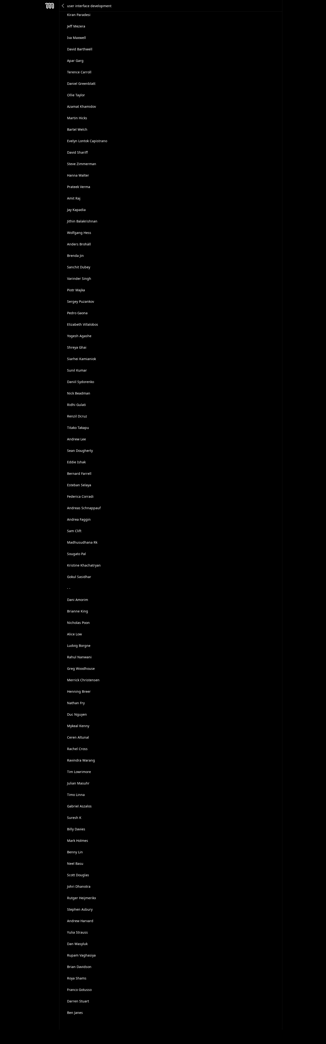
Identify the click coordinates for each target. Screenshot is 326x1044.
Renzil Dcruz (77, 416)
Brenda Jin (75, 255)
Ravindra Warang (81, 760)
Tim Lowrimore (79, 771)
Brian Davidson (79, 966)
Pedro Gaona (77, 313)
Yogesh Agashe (79, 336)
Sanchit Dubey (78, 267)
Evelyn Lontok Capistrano (87, 141)
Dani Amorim (77, 599)
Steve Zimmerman (81, 164)
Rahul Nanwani (79, 657)
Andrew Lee (76, 439)
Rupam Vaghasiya (81, 955)
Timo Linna (76, 794)
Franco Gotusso (79, 989)
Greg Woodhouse (81, 668)
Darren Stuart (78, 1001)
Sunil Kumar (77, 370)
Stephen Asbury (80, 909)
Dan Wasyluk (77, 943)
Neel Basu (75, 863)
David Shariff (77, 152)
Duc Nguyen (77, 714)
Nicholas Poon (78, 622)
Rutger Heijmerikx (81, 898)
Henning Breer (79, 691)
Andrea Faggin (79, 519)
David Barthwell (79, 49)
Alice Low (74, 634)
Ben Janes (75, 1012)
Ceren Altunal (78, 737)
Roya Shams (76, 978)
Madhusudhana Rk (82, 542)
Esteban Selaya (79, 485)
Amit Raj (73, 198)
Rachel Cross (77, 748)
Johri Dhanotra (78, 886)
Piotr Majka (76, 290)
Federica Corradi (80, 496)
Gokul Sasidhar (79, 576)
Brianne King (77, 611)
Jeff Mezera (76, 26)
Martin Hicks (77, 118)
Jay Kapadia (76, 209)
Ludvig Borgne (78, 645)
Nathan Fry (76, 703)
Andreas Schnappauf (84, 508)
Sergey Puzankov (80, 301)
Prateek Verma (78, 186)
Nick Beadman (78, 393)
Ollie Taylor (76, 95)
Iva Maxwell (76, 37)
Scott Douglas (78, 875)
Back (63, 5)
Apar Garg (75, 60)
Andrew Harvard (80, 921)
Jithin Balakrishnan (82, 221)
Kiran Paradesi (78, 14)
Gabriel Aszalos (79, 806)
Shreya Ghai (76, 347)
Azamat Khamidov (81, 106)
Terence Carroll (79, 72)
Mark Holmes (77, 840)
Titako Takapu (78, 427)
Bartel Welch (77, 129)
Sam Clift (74, 531)
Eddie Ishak (76, 462)
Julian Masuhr (78, 783)
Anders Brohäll (79, 244)
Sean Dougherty (80, 450)
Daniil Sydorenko (80, 381)
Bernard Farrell (79, 473)
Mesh (49, 6)
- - (68, 588)
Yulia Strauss (77, 932)
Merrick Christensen (83, 680)
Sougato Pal (76, 554)
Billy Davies (76, 829)
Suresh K (74, 817)
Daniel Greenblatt (81, 83)
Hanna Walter (78, 175)
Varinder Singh (79, 278)
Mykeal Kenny (78, 726)
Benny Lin (75, 852)
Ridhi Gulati (76, 404)
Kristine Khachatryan (84, 565)
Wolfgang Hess (79, 232)
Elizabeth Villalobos (82, 324)
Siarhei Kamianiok (81, 359)
